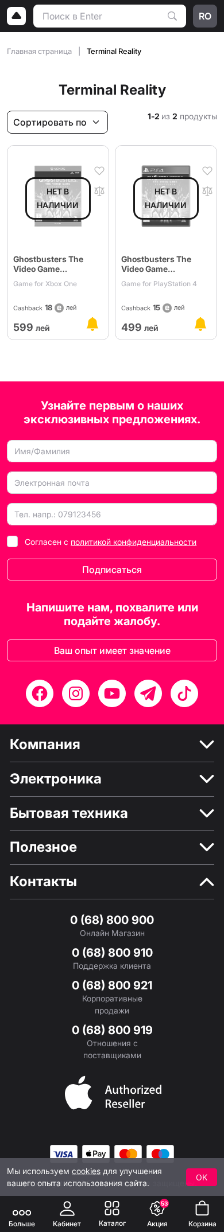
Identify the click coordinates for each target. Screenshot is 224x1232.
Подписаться (112, 569)
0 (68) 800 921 (112, 985)
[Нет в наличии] (92, 324)
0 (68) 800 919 (112, 1030)
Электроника (56, 779)
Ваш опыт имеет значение (112, 650)
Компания (45, 744)
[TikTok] (184, 693)
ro (205, 16)
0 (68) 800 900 (112, 920)
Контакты (43, 882)
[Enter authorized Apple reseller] (113, 1091)
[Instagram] (76, 693)
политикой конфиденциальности (133, 542)
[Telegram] (148, 693)
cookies (86, 1171)
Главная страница (40, 51)
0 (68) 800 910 (112, 953)
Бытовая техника (69, 813)
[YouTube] (112, 693)
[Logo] (16, 16)
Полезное (43, 847)
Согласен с (110, 542)
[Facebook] (39, 693)
